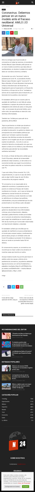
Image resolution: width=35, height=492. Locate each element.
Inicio (3, 6)
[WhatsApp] (16, 33)
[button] (3, 2)
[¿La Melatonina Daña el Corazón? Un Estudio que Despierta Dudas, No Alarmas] (6, 353)
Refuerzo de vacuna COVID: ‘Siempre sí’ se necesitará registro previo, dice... (22, 367)
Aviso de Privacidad (24, 483)
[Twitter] (8, 33)
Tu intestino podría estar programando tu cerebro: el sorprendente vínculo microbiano (22, 344)
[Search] (32, 2)
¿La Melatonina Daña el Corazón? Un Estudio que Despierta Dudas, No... (22, 353)
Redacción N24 (8, 28)
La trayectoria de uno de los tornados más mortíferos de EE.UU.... (20, 376)
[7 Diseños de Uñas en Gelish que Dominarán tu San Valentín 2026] (6, 336)
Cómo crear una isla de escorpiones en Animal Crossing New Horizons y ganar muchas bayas (25, 300)
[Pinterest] (12, 33)
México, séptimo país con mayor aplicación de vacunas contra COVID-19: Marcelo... (21, 385)
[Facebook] (3, 33)
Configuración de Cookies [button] (12, 486)
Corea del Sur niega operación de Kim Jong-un (9, 299)
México (8, 6)
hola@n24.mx (21, 464)
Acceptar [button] (25, 486)
